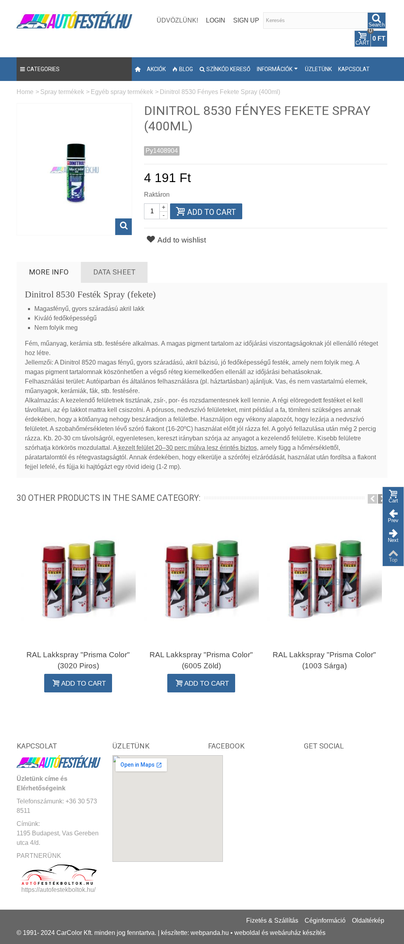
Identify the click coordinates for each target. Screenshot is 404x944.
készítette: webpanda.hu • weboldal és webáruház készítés (243, 932)
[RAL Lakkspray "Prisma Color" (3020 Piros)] (78, 581)
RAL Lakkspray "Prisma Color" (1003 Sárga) (324, 660)
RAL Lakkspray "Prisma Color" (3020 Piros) (78, 660)
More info (49, 272)
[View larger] (123, 226)
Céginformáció (325, 920)
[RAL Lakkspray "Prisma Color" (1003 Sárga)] (324, 581)
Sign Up (246, 20)
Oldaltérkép (368, 920)
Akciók (156, 69)
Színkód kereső (228, 69)
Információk (274, 69)
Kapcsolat (354, 69)
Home (25, 91)
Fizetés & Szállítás (272, 920)
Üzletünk (318, 69)
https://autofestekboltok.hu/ (58, 889)
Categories (43, 69)
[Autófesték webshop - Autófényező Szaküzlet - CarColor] (74, 18)
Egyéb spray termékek (122, 91)
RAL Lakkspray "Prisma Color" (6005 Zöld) (201, 660)
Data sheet (114, 272)
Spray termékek (62, 91)
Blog (186, 69)
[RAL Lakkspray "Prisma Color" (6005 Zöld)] (201, 581)
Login (215, 20)
